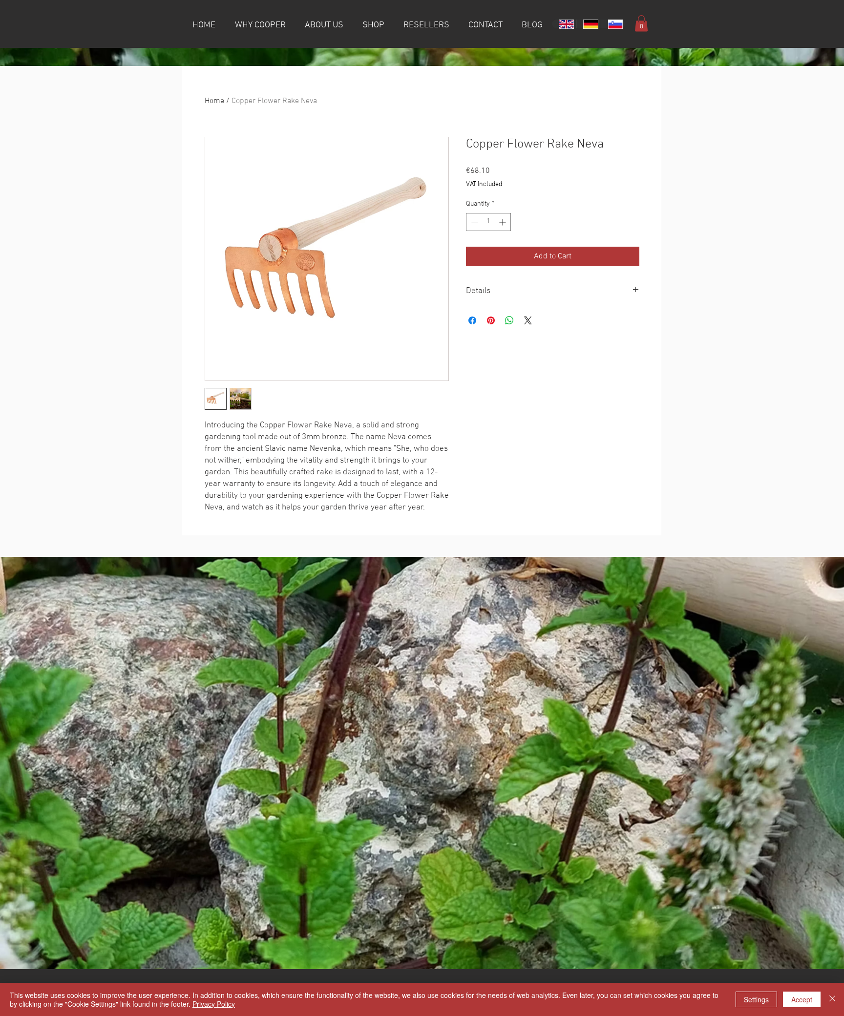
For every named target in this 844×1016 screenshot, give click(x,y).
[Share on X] (528, 320)
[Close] (832, 999)
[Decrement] (473, 222)
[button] (641, 23)
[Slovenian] (613, 24)
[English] (564, 24)
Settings (756, 999)
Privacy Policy (213, 1004)
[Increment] (503, 222)
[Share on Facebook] (472, 320)
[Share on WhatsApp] (509, 320)
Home (214, 101)
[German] (588, 24)
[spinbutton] (488, 222)
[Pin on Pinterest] (491, 320)
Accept (801, 999)
